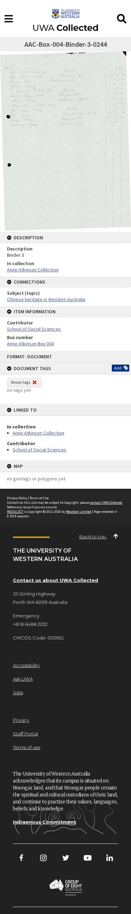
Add (118, 367)
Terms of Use (39, 498)
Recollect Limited (78, 511)
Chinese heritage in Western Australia (46, 299)
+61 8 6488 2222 (30, 624)
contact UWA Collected (106, 502)
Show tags (21, 382)
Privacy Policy (17, 498)
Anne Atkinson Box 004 (30, 343)
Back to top (93, 536)
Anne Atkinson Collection (38, 433)
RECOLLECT (15, 511)
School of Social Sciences (39, 450)
